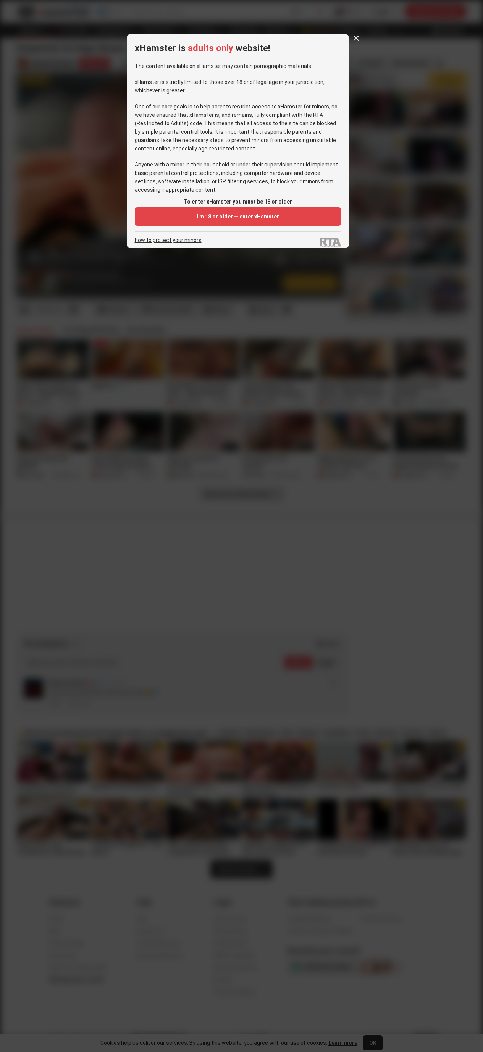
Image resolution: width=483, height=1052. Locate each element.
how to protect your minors (168, 240)
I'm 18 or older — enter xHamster (238, 216)
